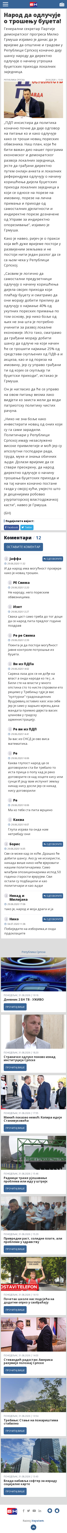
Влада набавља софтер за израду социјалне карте (30, 1482)
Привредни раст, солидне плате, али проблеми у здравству (33, 1240)
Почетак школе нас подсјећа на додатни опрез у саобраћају (29, 1300)
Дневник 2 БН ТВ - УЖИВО (24, 999)
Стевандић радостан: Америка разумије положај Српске (28, 1361)
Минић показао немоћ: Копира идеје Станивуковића (33, 1119)
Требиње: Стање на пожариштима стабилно (31, 1422)
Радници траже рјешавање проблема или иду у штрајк (26, 1179)
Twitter (28, 527)
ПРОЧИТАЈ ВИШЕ (15, 1007)
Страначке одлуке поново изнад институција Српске (29, 1058)
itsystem (38, 1520)
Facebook (12, 527)
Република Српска (33, 952)
